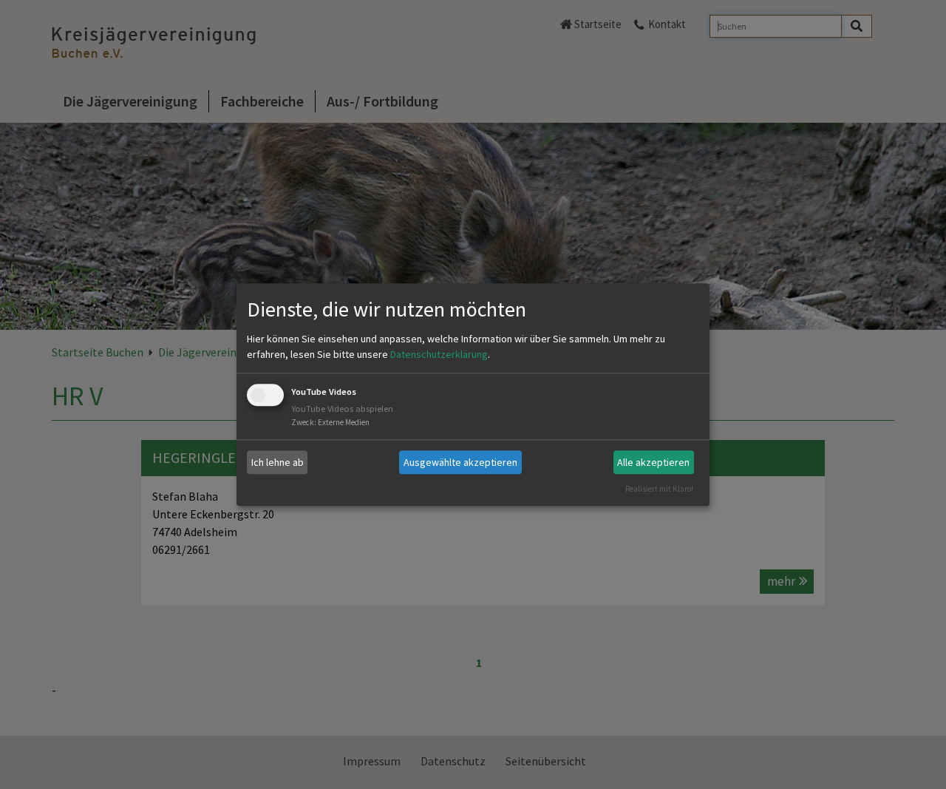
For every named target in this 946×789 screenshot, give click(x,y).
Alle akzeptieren (653, 462)
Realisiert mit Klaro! (659, 489)
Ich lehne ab (277, 462)
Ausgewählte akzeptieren (460, 462)
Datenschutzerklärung (439, 355)
